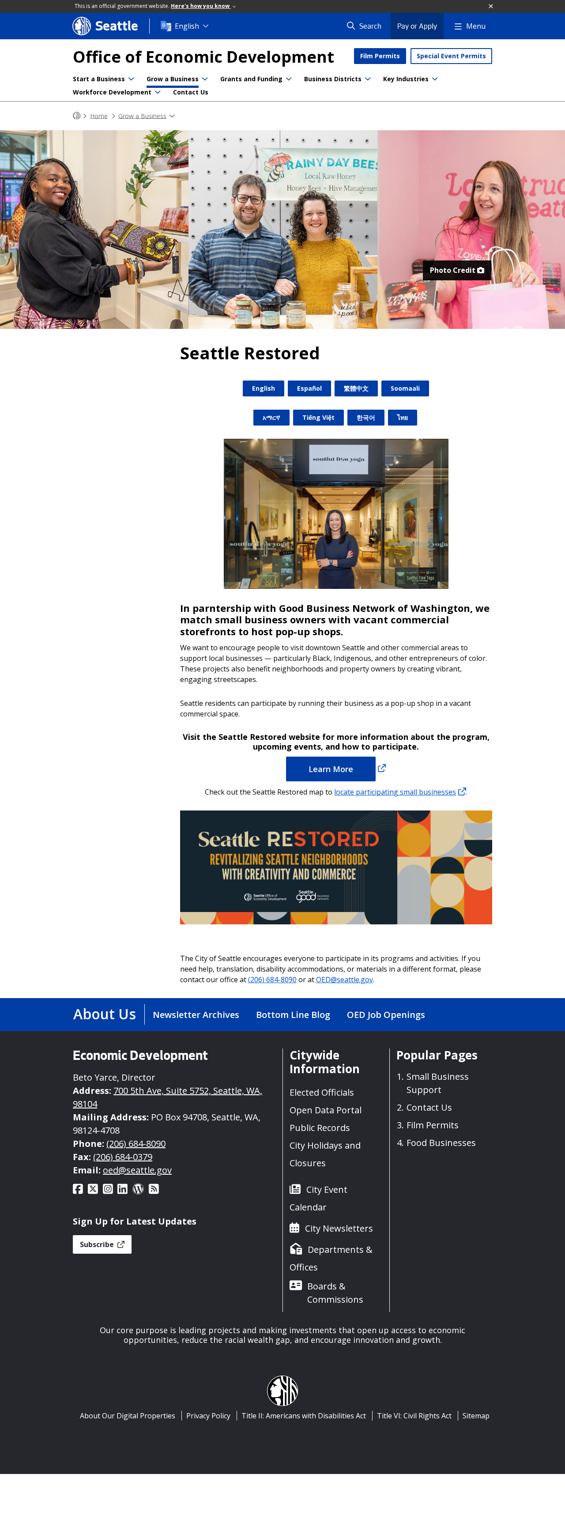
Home (99, 115)
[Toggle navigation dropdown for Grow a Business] (204, 79)
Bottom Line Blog (293, 1015)
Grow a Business (173, 79)
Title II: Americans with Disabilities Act (303, 1416)
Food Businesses (441, 1143)
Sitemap (476, 1416)
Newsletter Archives (196, 1015)
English (187, 26)
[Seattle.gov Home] (77, 115)
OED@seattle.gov (344, 979)
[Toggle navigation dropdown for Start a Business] (131, 79)
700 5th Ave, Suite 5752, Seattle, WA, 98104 (167, 1097)
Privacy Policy (208, 1416)
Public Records (320, 1128)
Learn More (331, 769)
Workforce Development (112, 92)
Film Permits (380, 56)
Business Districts (333, 79)
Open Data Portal (326, 1110)
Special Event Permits (451, 56)
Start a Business (99, 79)
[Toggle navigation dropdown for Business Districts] (367, 79)
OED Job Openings (386, 1015)
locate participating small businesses (395, 792)
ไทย (402, 417)
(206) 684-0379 (122, 1157)
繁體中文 (356, 388)
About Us (104, 1013)
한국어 (366, 417)
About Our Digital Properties (127, 1416)
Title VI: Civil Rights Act (414, 1416)
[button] (491, 6)
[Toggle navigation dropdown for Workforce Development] (157, 92)
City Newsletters (339, 1228)
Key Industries (406, 79)
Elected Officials (322, 1092)
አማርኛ (271, 417)
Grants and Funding (251, 79)
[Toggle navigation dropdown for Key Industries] (434, 79)
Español (309, 388)
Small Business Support (438, 1083)
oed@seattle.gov (137, 1170)
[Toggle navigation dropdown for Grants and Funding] (288, 79)
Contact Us (190, 92)
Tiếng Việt (318, 417)
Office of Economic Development (203, 57)
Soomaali (405, 388)
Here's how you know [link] (201, 6)
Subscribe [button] (98, 1244)
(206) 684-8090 (272, 979)
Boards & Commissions (335, 1292)
